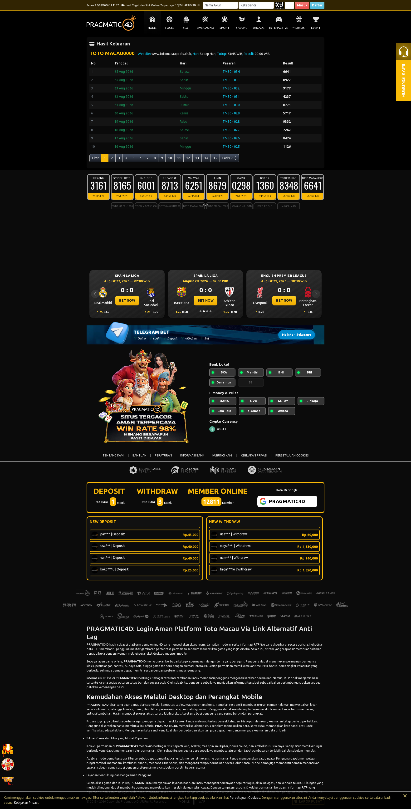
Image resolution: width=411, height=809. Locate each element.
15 (215, 158)
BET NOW (127, 300)
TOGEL (169, 27)
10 (170, 158)
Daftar (317, 5)
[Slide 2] (204, 311)
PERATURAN (163, 455)
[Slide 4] (210, 311)
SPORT (225, 27)
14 (206, 158)
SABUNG (242, 27)
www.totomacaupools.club (171, 54)
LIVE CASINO (205, 27)
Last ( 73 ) (229, 158)
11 (179, 158)
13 (197, 158)
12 (188, 158)
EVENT (316, 27)
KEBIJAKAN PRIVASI (254, 455)
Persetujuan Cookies (245, 797)
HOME (152, 27)
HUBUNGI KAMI (222, 455)
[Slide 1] (200, 311)
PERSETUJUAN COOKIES (292, 455)
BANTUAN (139, 455)
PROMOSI (298, 27)
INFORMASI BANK (192, 455)
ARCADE (258, 27)
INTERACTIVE (278, 27)
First (95, 158)
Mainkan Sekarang (296, 334)
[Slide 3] (207, 311)
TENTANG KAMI (113, 455)
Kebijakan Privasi (26, 802)
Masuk (302, 5)
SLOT (186, 27)
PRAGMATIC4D (98, 644)
